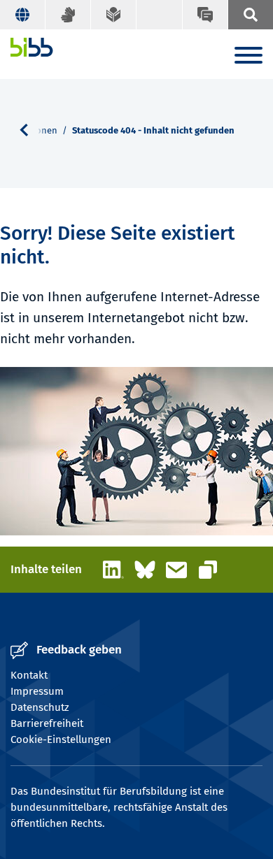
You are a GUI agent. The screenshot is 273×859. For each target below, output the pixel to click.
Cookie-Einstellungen (60, 739)
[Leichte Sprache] (113, 14)
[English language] (23, 14)
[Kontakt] (204, 14)
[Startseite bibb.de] (31, 47)
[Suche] (250, 14)
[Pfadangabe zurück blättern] (29, 130)
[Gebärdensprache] (68, 14)
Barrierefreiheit (46, 723)
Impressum (37, 691)
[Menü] (248, 57)
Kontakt (29, 675)
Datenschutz (39, 707)
